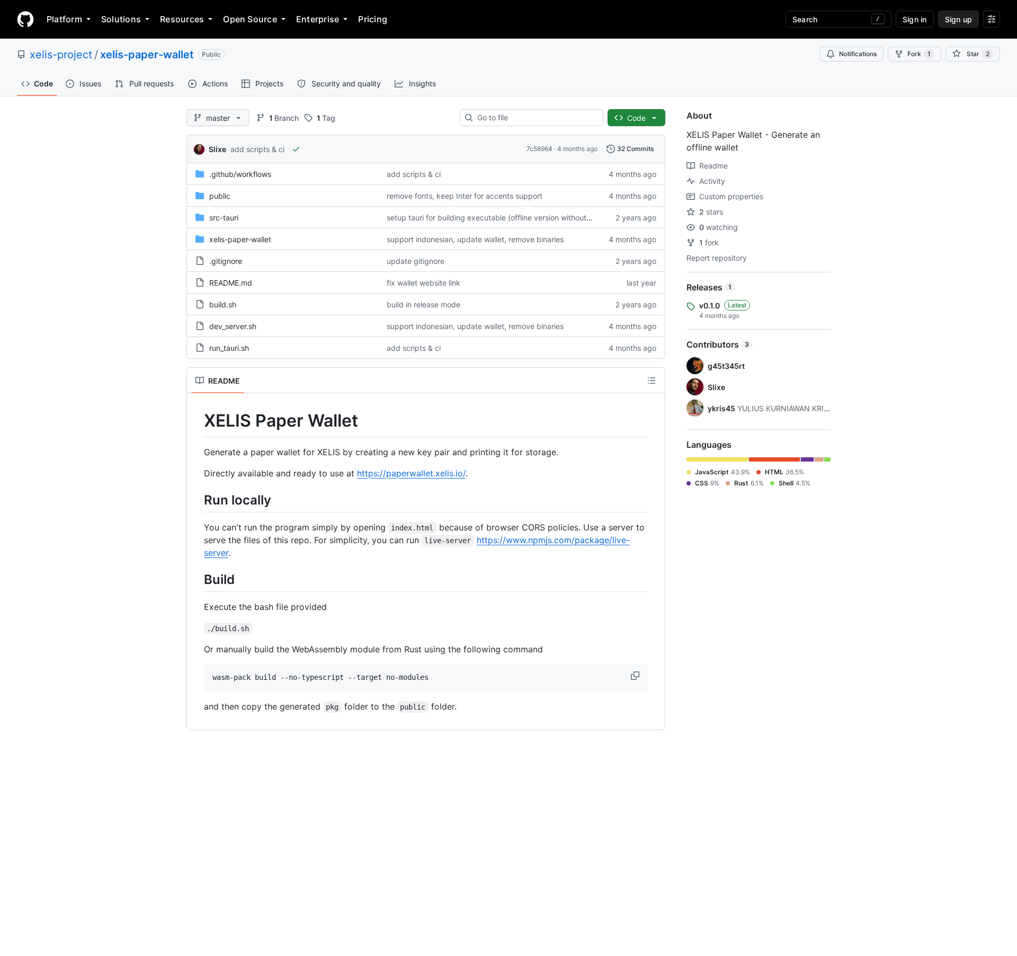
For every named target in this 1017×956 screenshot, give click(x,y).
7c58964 (539, 149)
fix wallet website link (423, 282)
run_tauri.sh (229, 347)
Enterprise (317, 19)
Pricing (372, 19)
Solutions (121, 19)
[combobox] (535, 118)
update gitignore (415, 260)
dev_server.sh (232, 326)
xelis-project (61, 54)
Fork (919, 54)
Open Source (250, 19)
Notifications (858, 54)
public (219, 195)
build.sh (222, 304)
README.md (230, 282)
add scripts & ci (257, 149)
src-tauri (223, 217)
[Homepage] (25, 19)
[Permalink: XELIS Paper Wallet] (196, 420)
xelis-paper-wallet (147, 54)
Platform (64, 19)
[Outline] (652, 380)
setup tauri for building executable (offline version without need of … (505, 217)
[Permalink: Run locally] (196, 499)
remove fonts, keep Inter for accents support (464, 195)
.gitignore (225, 260)
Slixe (217, 149)
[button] (636, 675)
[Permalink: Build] (196, 579)
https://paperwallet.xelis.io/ (411, 473)
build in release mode (423, 304)
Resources (182, 19)
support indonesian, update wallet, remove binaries (475, 239)
